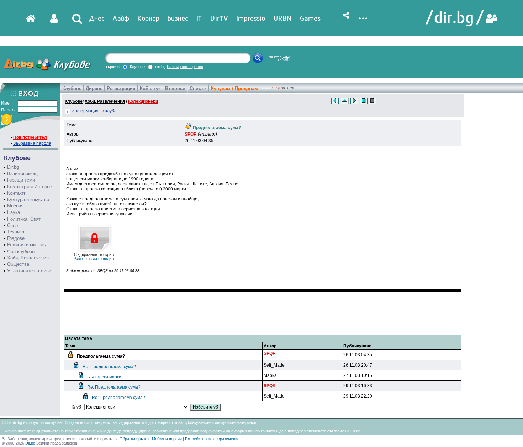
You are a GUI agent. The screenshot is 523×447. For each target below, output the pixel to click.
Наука (13, 212)
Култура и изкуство (28, 199)
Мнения (15, 206)
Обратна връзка (134, 439)
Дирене (94, 88)
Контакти (16, 193)
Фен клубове (21, 251)
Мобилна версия (167, 439)
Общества (18, 264)
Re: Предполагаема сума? (109, 366)
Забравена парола (32, 143)
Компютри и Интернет (30, 186)
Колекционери (143, 101)
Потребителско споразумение (212, 439)
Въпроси (175, 88)
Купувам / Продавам (234, 88)
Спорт (13, 225)
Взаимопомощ (22, 173)
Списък (198, 88)
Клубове (71, 88)
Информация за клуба (94, 111)
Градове (16, 238)
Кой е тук (150, 88)
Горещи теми (21, 180)
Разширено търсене (185, 66)
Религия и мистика (27, 244)
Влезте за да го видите (94, 256)
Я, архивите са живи (29, 270)
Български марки (104, 376)
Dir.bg (13, 167)
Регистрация (121, 88)
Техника (15, 232)
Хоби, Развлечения (28, 258)
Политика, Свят (24, 219)
